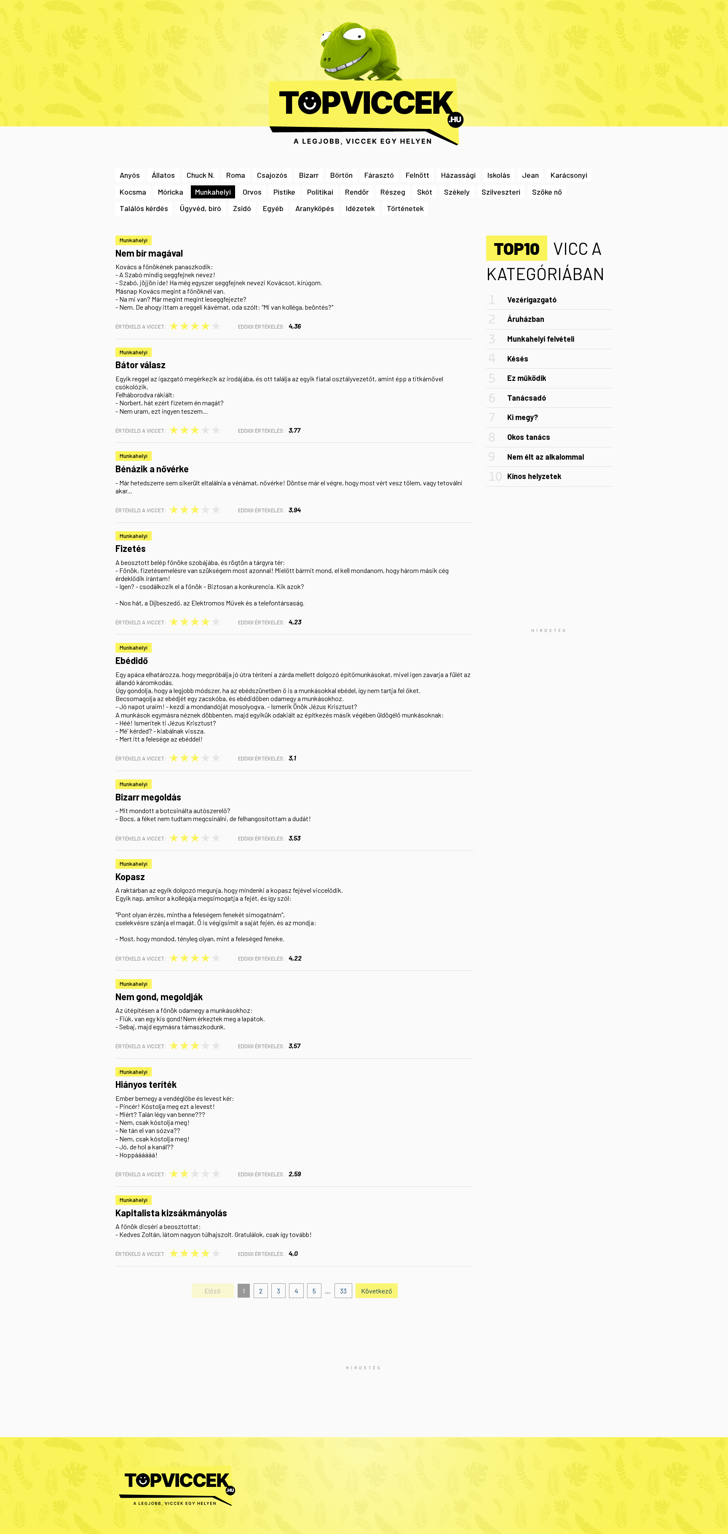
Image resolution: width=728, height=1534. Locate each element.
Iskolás (498, 174)
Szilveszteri (501, 191)
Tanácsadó (526, 397)
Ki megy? (522, 417)
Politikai (320, 191)
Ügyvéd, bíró (200, 208)
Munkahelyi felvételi (540, 338)
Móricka (170, 191)
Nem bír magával (149, 252)
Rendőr (357, 191)
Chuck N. (200, 174)
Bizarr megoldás (148, 796)
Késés (517, 358)
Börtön (341, 174)
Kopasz (130, 876)
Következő (376, 1291)
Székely (457, 191)
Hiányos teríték (146, 1084)
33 (343, 1291)
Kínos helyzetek (534, 476)
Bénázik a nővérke (152, 468)
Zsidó (242, 208)
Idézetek (360, 208)
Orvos (252, 191)
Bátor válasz (140, 364)
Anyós (130, 174)
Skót (424, 191)
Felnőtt (417, 174)
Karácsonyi (569, 174)
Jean (530, 174)
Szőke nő (547, 191)
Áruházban (525, 319)
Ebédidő (131, 660)
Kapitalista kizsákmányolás (171, 1212)
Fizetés (130, 548)
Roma (235, 174)
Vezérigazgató (532, 299)
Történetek (405, 208)
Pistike (284, 191)
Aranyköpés (314, 208)
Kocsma (133, 191)
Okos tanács (528, 437)
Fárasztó (379, 174)
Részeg (392, 191)
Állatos (163, 174)
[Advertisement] (549, 629)
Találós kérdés (144, 208)
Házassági (458, 174)
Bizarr (308, 174)
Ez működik (526, 378)
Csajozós (272, 174)
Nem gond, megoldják (159, 996)
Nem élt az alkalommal (545, 456)
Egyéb (273, 208)
